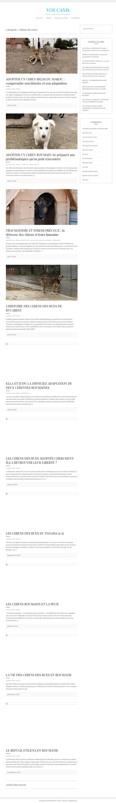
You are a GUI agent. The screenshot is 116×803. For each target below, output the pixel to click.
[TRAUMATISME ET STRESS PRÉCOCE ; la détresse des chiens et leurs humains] (41, 224)
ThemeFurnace (72, 800)
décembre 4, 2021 (13, 694)
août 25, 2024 (11, 181)
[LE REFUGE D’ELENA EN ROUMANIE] (41, 704)
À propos (75, 18)
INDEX (49, 18)
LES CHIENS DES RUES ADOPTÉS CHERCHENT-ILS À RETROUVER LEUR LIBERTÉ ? (40, 460)
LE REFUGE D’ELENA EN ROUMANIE (32, 750)
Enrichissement (87, 158)
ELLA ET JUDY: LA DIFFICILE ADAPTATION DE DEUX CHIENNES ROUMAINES (39, 385)
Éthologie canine (87, 163)
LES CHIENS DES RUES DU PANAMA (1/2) (35, 533)
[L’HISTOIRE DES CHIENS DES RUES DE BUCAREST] (41, 300)
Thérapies (56, 240)
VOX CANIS (58, 10)
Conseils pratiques (30, 164)
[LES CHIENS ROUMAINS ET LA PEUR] (41, 565)
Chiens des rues (13, 89)
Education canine (87, 150)
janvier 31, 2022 (12, 626)
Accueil (40, 18)
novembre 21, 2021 (13, 772)
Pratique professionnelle (90, 171)
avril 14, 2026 (11, 105)
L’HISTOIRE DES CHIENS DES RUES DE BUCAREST (34, 308)
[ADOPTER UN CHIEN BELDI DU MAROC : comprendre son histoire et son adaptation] (41, 73)
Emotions (25, 240)
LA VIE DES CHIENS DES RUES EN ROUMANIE (39, 675)
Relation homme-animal (41, 240)
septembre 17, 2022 (14, 555)
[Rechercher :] (93, 28)
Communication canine (89, 137)
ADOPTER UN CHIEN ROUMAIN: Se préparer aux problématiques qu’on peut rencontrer (40, 157)
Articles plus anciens (16, 784)
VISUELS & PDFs (61, 18)
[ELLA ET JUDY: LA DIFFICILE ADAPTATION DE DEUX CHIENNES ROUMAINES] (41, 344)
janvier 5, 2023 (12, 484)
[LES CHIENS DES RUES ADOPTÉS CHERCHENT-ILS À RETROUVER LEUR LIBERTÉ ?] (41, 419)
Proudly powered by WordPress (48, 800)
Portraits (25, 393)
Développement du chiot (90, 146)
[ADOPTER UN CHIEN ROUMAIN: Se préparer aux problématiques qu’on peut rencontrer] (41, 149)
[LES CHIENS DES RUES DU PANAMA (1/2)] (41, 494)
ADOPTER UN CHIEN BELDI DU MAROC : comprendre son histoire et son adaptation (36, 81)
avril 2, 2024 (11, 257)
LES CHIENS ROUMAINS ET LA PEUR (32, 604)
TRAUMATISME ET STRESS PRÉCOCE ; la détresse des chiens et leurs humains (35, 232)
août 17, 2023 (11, 335)
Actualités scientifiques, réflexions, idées (95, 128)
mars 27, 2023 (12, 410)
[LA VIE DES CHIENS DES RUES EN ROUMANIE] (41, 636)
